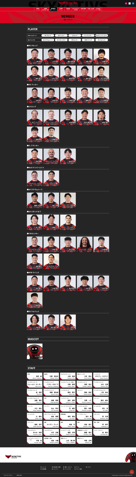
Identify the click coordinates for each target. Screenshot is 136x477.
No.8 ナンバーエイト (101, 35)
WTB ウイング (88, 40)
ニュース (44, 467)
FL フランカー (88, 35)
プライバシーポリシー (8, 475)
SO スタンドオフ (61, 40)
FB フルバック (101, 40)
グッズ (88, 467)
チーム (77, 467)
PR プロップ (48, 35)
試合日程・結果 (56, 467)
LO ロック (74, 35)
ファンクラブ (68, 469)
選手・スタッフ (68, 467)
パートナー (55, 469)
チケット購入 (79, 469)
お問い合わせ (19, 475)
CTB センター (74, 40)
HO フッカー (61, 35)
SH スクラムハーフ (48, 40)
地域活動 (44, 469)
